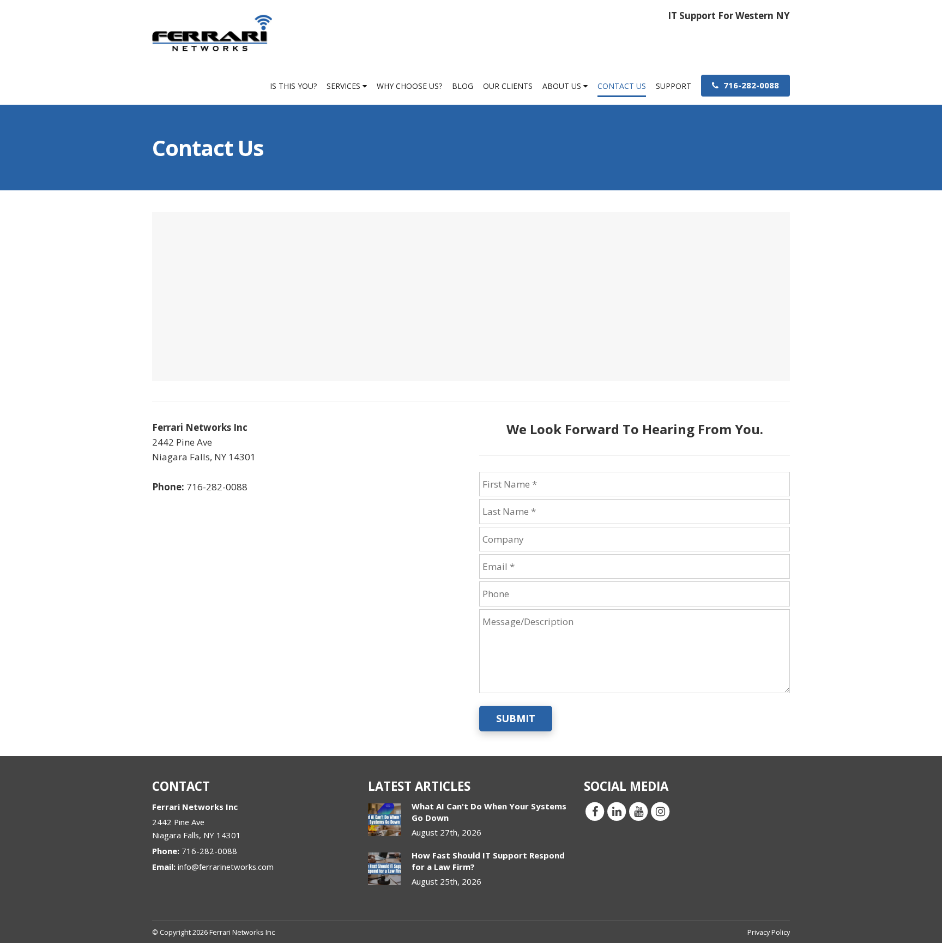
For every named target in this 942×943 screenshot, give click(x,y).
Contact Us (621, 86)
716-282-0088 (750, 85)
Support (673, 86)
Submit (515, 718)
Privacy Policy (768, 932)
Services (345, 86)
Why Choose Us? (409, 86)
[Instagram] (660, 810)
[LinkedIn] (616, 810)
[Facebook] (595, 810)
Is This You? (293, 86)
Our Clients (508, 86)
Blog (462, 86)
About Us (562, 86)
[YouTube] (638, 810)
